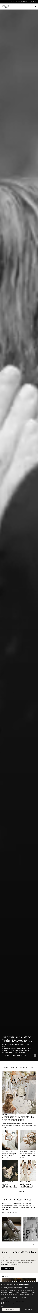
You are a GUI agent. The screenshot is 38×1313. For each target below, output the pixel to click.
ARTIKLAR (5, 1056)
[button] (29, 1244)
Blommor (23, 1067)
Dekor (32, 1067)
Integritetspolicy (10, 1296)
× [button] (36, 1283)
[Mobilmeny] (35, 6)
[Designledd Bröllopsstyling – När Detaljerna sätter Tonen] (10, 1174)
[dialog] (19, 1297)
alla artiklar (19, 1192)
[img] (6, 6)
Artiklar (5, 1067)
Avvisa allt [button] (28, 1309)
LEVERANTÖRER (18, 1056)
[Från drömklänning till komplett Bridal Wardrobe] (10, 1144)
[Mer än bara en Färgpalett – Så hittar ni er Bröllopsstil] (19, 1099)
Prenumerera (8, 1268)
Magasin (5, 1276)
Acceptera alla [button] (11, 1309)
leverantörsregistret (10, 1212)
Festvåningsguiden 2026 (19, 1)
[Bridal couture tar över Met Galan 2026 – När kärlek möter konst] (28, 1174)
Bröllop (14, 1067)
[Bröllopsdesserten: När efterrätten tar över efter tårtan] (28, 1144)
